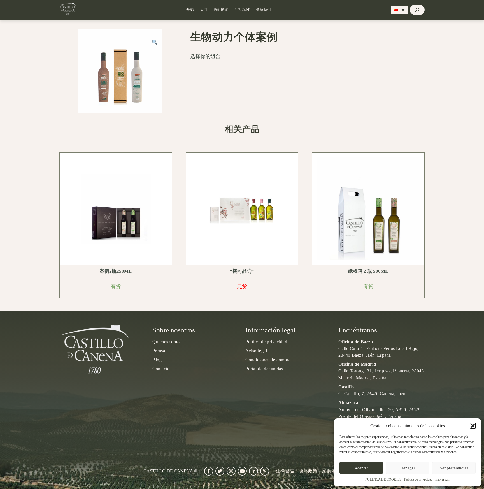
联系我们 (263, 9)
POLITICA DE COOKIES (383, 479)
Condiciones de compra (268, 359)
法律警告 (285, 471)
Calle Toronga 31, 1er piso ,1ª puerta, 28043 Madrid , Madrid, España (381, 371)
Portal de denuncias (264, 368)
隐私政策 (308, 471)
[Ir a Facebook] (208, 471)
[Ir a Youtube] (242, 471)
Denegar (407, 468)
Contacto (161, 368)
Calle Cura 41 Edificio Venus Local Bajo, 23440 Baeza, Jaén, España (378, 348)
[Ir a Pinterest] (264, 471)
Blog (157, 359)
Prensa (158, 350)
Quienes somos (167, 341)
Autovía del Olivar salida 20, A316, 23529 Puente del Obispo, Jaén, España (379, 409)
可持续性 (242, 9)
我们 (204, 9)
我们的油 (221, 9)
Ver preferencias (454, 468)
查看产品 (118, 209)
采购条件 (331, 471)
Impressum (442, 479)
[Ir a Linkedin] (253, 471)
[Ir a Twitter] (219, 471)
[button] (473, 425)
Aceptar (361, 468)
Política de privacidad (418, 479)
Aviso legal (256, 350)
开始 (190, 9)
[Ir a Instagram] (231, 471)
